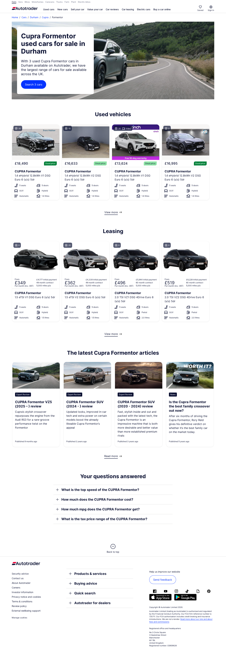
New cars (62, 9)
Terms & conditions (22, 601)
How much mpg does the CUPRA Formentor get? (100, 509)
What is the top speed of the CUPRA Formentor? (100, 490)
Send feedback (162, 579)
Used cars (48, 9)
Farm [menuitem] (67, 2)
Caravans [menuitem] (49, 2)
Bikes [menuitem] (27, 2)
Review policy (19, 606)
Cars (24, 17)
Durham (34, 17)
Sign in (211, 10)
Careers (16, 587)
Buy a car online (162, 9)
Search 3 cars (33, 84)
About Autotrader (21, 582)
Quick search (84, 593)
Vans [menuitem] (20, 2)
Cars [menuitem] (14, 2)
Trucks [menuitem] (59, 2)
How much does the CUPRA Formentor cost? (97, 499)
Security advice (20, 573)
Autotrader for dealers (92, 603)
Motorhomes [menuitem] (37, 2)
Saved (200, 10)
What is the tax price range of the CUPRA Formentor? (104, 519)
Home (15, 17)
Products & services (90, 574)
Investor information (22, 592)
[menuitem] (49, 9)
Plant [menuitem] (73, 2)
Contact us (17, 578)
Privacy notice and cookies (26, 596)
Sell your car (77, 9)
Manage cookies (19, 617)
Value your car (95, 9)
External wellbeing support (26, 610)
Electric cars (143, 9)
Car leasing (128, 9)
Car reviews (112, 9)
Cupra (45, 17)
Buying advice (85, 583)
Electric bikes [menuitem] (84, 2)
